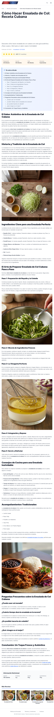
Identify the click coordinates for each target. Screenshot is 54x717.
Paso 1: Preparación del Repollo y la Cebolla (18, 82)
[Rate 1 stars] (4, 54)
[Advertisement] (27, 30)
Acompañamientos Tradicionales (14, 95)
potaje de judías (46, 662)
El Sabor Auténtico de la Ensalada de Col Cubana (18, 73)
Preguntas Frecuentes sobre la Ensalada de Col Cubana (20, 97)
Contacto (42, 711)
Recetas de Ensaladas (12, 8)
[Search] (47, 3)
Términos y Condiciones (30, 711)
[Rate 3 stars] (9, 54)
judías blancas (14, 666)
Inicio (3, 8)
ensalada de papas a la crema (35, 537)
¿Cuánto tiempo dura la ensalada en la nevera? (19, 101)
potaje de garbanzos (44, 638)
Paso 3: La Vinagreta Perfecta (15, 86)
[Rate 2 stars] (6, 54)
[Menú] (51, 2)
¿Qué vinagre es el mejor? (14, 106)
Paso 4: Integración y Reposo (14, 88)
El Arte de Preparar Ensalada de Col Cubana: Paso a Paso (20, 80)
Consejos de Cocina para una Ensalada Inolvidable (18, 93)
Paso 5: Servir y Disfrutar (13, 90)
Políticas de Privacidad (15, 711)
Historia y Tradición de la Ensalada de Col (16, 75)
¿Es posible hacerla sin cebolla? (15, 104)
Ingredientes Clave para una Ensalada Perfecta (17, 77)
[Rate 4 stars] (11, 54)
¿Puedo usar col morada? (13, 99)
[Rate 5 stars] (14, 54)
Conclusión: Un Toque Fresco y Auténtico (16, 108)
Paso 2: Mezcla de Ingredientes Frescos (17, 84)
